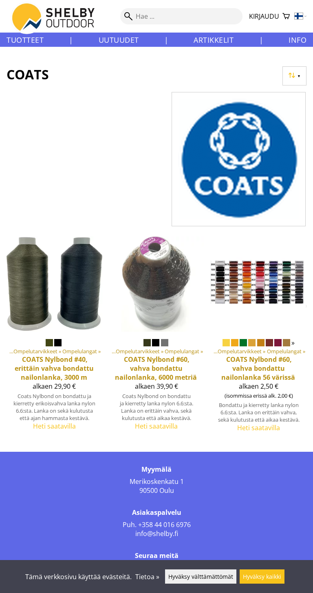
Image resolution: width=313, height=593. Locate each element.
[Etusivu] (58, 24)
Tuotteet (25, 40)
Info (297, 40)
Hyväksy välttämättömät (200, 576)
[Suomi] (300, 16)
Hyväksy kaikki (262, 576)
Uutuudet (119, 40)
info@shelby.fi (156, 533)
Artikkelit (214, 40)
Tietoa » (147, 576)
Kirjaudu (264, 16)
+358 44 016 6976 (164, 524)
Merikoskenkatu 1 (157, 481)
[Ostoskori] (286, 16)
